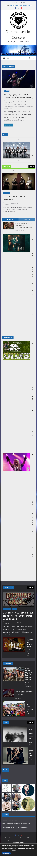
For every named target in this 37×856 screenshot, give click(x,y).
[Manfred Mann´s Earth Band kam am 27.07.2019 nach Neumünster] (8, 694)
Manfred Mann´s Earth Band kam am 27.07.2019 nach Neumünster (23, 692)
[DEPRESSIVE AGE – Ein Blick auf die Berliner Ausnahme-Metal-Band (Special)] (18, 599)
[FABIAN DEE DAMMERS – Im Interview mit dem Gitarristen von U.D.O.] (16, 243)
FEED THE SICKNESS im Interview (14, 198)
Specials (14, 609)
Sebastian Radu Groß (16, 622)
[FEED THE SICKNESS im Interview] (18, 181)
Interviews (6, 193)
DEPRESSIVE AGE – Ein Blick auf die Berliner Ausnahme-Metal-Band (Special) (18, 615)
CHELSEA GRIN (16, 104)
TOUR (5, 108)
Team (26, 840)
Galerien (22, 840)
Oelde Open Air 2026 (31, 752)
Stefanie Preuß (14, 203)
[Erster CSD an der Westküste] (14, 708)
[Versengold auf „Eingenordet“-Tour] (16, 151)
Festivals (17, 837)
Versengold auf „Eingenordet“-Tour (20, 5)
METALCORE (14, 106)
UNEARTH (9, 108)
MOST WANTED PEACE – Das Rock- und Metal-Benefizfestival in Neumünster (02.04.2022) (32, 504)
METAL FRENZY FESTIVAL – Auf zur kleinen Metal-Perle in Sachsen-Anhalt (32, 388)
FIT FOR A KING (7, 106)
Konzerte (6, 90)
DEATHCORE (23, 104)
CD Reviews (29, 837)
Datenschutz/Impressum (18, 842)
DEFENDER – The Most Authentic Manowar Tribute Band (30, 644)
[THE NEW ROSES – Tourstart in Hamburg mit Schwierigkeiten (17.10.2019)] (8, 225)
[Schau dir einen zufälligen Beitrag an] (33, 58)
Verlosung (6, 840)
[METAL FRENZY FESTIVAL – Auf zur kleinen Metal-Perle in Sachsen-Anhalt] (16, 396)
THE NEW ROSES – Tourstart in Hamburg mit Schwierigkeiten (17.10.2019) (23, 225)
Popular (11, 219)
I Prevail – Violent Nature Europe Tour (31, 733)
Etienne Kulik (18, 101)
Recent (27, 219)
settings (14, 850)
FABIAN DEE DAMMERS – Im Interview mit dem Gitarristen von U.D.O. (32, 274)
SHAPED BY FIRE (29, 106)
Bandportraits (7, 609)
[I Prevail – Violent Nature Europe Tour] (15, 736)
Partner (31, 840)
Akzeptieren (6, 853)
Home (6, 837)
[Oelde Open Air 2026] (15, 755)
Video (11, 840)
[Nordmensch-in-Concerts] (4, 58)
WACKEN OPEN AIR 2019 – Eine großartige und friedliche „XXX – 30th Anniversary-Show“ (29, 676)
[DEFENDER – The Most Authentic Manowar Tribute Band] (14, 647)
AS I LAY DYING (8, 104)
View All (32, 166)
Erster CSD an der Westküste (30, 706)
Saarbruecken (21, 106)
